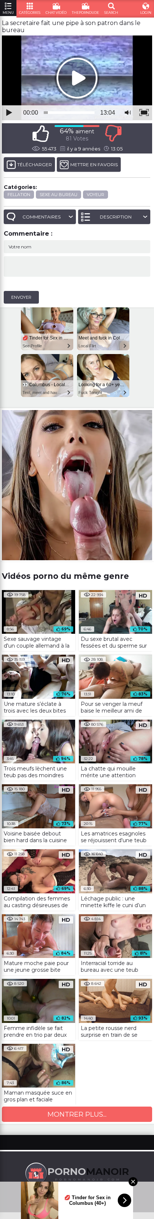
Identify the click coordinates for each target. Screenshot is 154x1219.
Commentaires (41, 217)
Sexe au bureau (58, 194)
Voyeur (95, 194)
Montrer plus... (77, 1114)
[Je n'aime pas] (113, 133)
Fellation (18, 194)
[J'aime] (41, 133)
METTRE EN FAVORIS (94, 164)
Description (116, 217)
